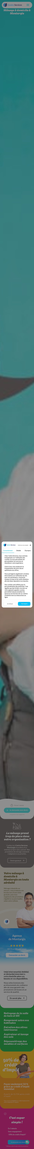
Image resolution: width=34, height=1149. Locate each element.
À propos (28, 550)
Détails (18, 550)
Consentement (8, 550)
